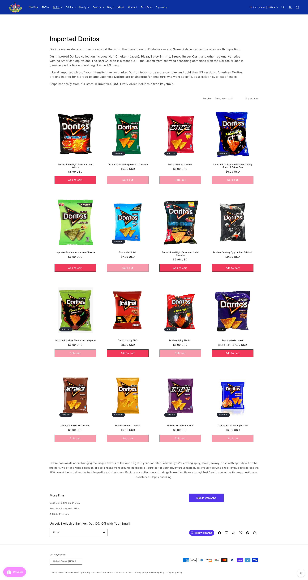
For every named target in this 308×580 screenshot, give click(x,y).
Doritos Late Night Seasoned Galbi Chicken (180, 253)
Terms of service (123, 572)
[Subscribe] (103, 532)
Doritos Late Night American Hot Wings (75, 165)
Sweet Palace (64, 572)
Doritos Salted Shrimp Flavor (233, 425)
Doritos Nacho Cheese (180, 164)
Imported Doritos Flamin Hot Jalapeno (75, 340)
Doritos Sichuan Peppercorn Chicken (128, 164)
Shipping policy (174, 572)
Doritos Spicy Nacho (180, 340)
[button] (57, 7)
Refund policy (157, 572)
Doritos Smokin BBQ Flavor (75, 425)
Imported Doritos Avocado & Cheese (75, 252)
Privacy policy (141, 572)
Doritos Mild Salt (127, 252)
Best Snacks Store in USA (64, 508)
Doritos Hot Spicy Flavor (180, 425)
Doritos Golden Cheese (127, 425)
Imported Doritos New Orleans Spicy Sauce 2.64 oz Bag (232, 165)
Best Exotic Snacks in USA (65, 502)
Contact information (103, 572)
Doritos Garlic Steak (232, 340)
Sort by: (207, 98)
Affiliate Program (59, 514)
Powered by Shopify (80, 572)
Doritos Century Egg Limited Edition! (232, 252)
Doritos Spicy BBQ (127, 340)
